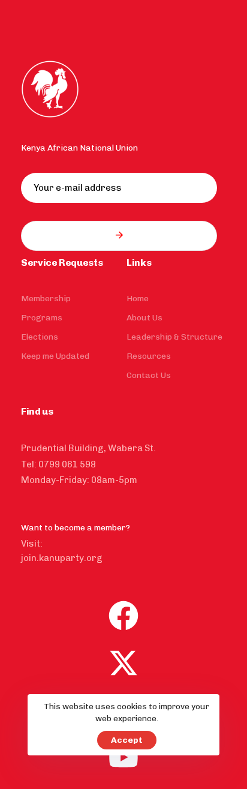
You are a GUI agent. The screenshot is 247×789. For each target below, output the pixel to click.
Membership (46, 298)
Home (137, 298)
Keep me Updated (55, 356)
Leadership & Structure (174, 337)
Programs (41, 318)
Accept (127, 740)
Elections (39, 337)
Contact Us (148, 375)
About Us (144, 318)
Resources (148, 356)
